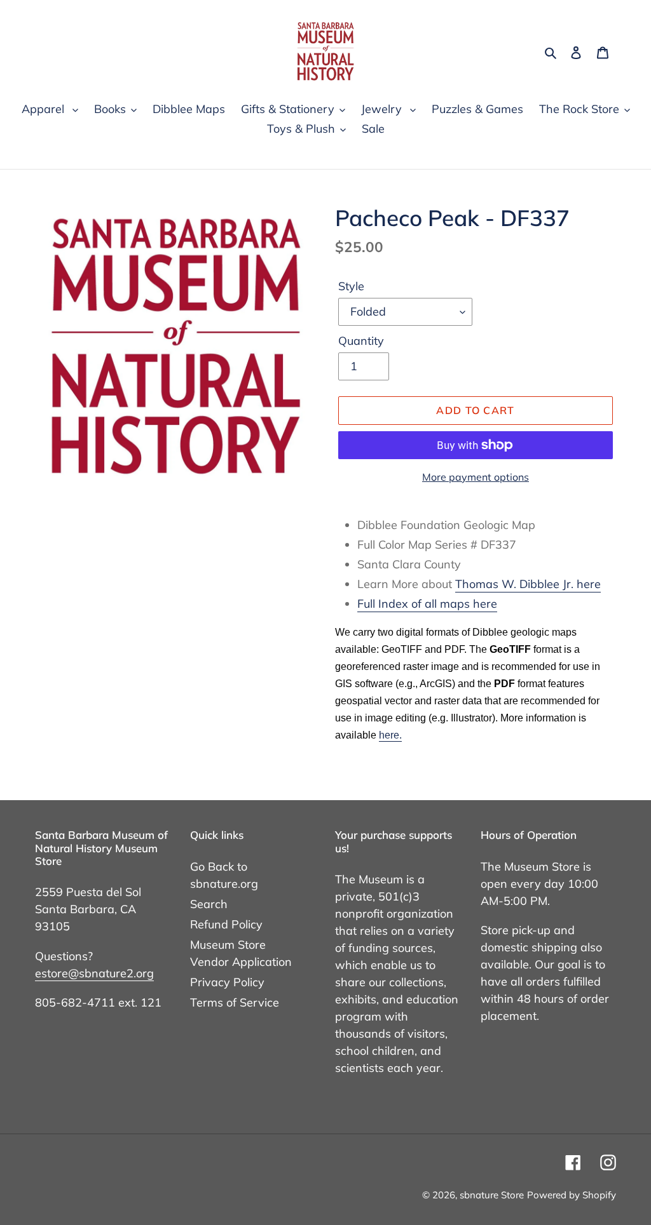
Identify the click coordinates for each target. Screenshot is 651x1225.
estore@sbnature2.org (94, 973)
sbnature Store (492, 1195)
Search (209, 904)
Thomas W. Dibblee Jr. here (528, 584)
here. (390, 735)
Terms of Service (234, 1002)
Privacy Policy (227, 982)
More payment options (475, 477)
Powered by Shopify (571, 1195)
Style (351, 286)
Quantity (361, 340)
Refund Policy (226, 924)
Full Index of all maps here (427, 603)
